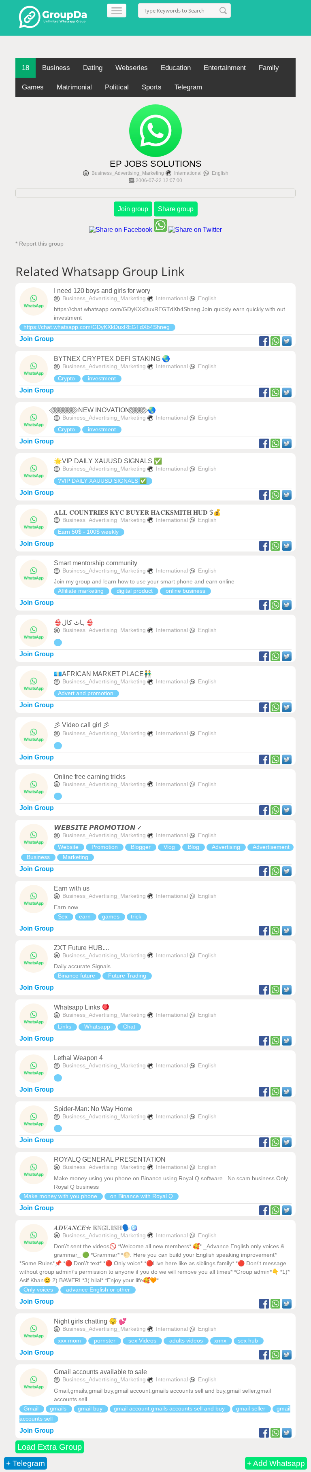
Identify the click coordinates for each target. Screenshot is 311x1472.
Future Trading (127, 975)
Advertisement (270, 847)
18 (25, 68)
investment (101, 378)
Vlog (169, 847)
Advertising (226, 847)
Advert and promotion (86, 693)
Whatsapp (97, 1026)
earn (85, 916)
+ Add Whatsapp (276, 1463)
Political (117, 87)
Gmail (31, 1408)
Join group (133, 209)
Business (56, 68)
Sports (152, 87)
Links (65, 1026)
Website (69, 847)
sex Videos (142, 1340)
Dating (92, 68)
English (220, 173)
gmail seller (251, 1408)
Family (269, 68)
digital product (134, 591)
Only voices (39, 1289)
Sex (63, 916)
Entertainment (225, 68)
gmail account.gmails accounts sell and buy (170, 1408)
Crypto (67, 378)
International (188, 173)
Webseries (131, 68)
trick (137, 916)
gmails (59, 1408)
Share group (176, 209)
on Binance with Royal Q (142, 1196)
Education (176, 68)
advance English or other (98, 1289)
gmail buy (91, 1408)
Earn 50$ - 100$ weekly (89, 531)
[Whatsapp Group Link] (58, 642)
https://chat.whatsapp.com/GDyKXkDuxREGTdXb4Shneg (97, 327)
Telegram (188, 87)
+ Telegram (25, 1463)
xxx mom (70, 1340)
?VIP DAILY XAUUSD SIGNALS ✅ (103, 480)
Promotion (104, 847)
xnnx (221, 1340)
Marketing (75, 857)
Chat (129, 1026)
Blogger (140, 847)
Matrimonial (74, 87)
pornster (104, 1340)
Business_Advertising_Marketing (128, 173)
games (111, 916)
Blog (193, 847)
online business (185, 591)
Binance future (77, 975)
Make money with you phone (61, 1196)
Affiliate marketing (81, 591)
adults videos (186, 1340)
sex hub (249, 1340)
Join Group (36, 338)
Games (33, 87)
